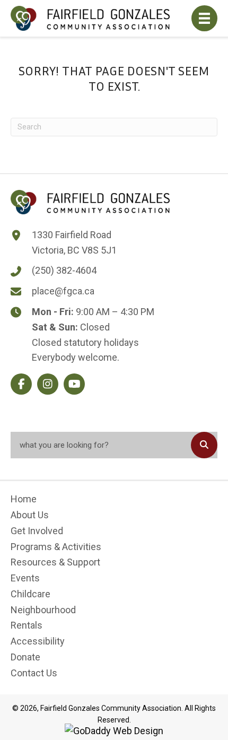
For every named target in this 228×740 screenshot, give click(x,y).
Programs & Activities (56, 546)
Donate (25, 657)
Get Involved (37, 530)
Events (25, 578)
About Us (30, 514)
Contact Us (34, 672)
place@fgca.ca (63, 291)
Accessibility (38, 641)
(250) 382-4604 (64, 270)
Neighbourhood (43, 609)
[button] (21, 384)
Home (24, 498)
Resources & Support (55, 562)
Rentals (26, 625)
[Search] (204, 445)
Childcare (30, 593)
